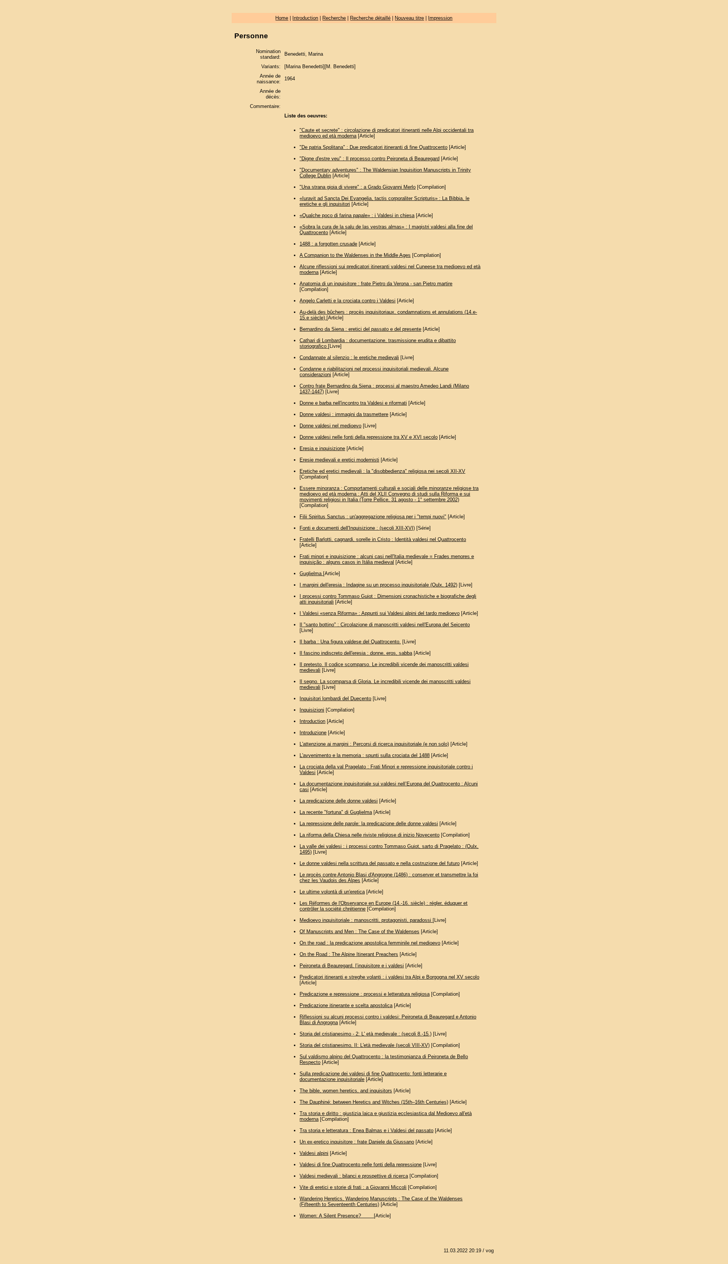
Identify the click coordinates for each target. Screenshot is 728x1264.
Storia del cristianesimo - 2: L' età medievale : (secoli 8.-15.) (365, 1034)
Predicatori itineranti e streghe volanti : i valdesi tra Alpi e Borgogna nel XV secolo (389, 977)
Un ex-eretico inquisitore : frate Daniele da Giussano (357, 1142)
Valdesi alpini (314, 1153)
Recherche (334, 18)
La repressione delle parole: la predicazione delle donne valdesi (369, 823)
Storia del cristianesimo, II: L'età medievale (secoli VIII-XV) (365, 1045)
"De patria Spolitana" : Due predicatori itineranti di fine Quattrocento (373, 147)
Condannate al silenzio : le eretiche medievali (349, 357)
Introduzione (313, 732)
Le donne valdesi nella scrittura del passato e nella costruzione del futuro (380, 863)
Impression (440, 18)
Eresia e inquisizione (322, 448)
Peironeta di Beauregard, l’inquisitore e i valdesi (352, 965)
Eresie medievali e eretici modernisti (339, 460)
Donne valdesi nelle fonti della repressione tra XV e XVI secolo (369, 437)
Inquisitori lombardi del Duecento (335, 698)
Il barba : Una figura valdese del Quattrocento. (350, 642)
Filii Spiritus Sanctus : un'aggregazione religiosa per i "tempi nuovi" (373, 516)
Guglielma (311, 573)
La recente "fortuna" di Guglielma (336, 812)
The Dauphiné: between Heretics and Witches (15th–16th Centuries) (374, 1102)
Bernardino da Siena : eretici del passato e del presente (360, 329)
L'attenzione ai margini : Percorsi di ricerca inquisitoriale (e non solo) (374, 744)
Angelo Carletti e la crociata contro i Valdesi (347, 300)
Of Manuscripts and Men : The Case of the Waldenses (359, 931)
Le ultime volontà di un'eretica (332, 892)
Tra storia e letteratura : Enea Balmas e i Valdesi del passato (366, 1130)
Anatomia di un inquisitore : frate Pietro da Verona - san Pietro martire (376, 283)
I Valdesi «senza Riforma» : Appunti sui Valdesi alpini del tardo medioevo (380, 613)
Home (281, 18)
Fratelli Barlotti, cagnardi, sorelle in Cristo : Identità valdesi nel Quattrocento (383, 539)
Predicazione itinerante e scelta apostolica (346, 1005)
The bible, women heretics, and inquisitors (346, 1090)
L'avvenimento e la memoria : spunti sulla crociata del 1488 (365, 755)
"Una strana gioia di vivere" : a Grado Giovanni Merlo (358, 187)
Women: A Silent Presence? (337, 1216)
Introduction (305, 18)
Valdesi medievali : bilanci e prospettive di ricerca (354, 1176)
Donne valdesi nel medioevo (330, 426)
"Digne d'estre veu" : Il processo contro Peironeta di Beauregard (369, 158)
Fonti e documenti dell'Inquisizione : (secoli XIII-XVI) (357, 528)
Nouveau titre (409, 18)
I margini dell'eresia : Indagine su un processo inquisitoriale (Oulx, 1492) (378, 585)
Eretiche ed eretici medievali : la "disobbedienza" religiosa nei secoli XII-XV (382, 471)
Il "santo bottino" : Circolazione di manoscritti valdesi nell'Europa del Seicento (385, 624)
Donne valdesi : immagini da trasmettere (344, 414)
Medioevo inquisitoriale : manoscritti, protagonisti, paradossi (366, 920)
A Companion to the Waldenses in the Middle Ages (355, 255)
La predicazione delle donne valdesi (339, 801)
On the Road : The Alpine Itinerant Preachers (349, 954)
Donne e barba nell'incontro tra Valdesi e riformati (353, 403)
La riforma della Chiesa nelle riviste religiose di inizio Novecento (369, 835)
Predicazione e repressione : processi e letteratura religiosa (365, 994)
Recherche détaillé (370, 18)
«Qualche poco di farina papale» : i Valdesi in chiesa (357, 215)
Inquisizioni (312, 710)
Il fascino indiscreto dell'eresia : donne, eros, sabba (356, 653)
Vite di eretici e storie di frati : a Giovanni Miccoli (353, 1187)
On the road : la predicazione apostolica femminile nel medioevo (370, 943)
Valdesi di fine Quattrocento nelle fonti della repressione (361, 1164)
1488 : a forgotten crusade (328, 244)
